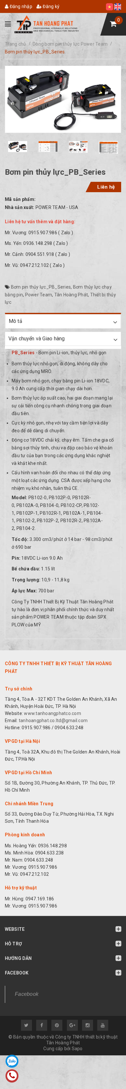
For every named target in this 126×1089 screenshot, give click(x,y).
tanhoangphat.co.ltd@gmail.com (53, 720)
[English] (117, 6)
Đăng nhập (20, 6)
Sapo (77, 1048)
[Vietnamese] (110, 6)
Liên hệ (106, 187)
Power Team (38, 294)
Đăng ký (50, 6)
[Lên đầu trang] (106, 1071)
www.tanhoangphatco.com (52, 713)
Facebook (26, 994)
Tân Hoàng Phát (71, 294)
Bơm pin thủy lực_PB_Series (41, 287)
